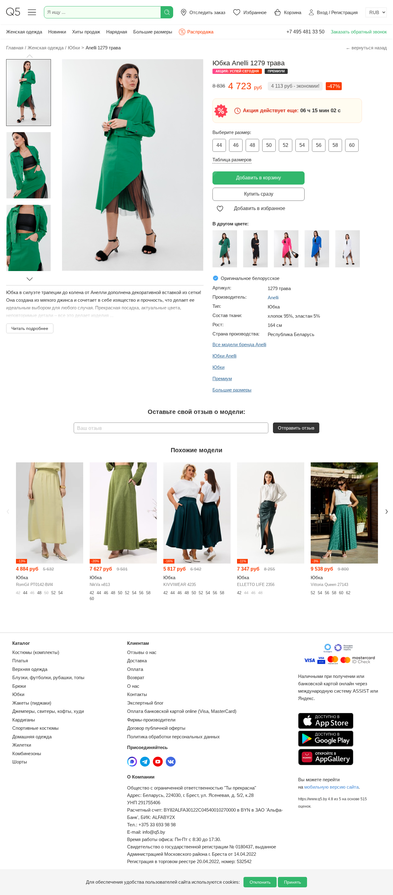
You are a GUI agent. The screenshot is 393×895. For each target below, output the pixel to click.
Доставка (137, 660)
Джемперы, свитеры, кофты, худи (48, 711)
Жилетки (21, 745)
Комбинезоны (26, 753)
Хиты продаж (86, 31)
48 (252, 145)
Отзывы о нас (142, 652)
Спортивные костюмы (35, 728)
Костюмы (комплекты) (35, 652)
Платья (20, 660)
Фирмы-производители (151, 719)
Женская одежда (24, 31)
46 (236, 145)
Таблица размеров (231, 159)
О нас (133, 686)
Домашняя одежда (32, 736)
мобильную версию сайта (331, 787)
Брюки (19, 686)
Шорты (19, 761)
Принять (292, 882)
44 (219, 145)
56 (318, 145)
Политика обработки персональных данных (173, 736)
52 (285, 145)
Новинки (57, 31)
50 (269, 145)
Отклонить (260, 882)
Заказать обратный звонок (359, 31)
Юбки (18, 694)
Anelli (273, 297)
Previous (7, 511)
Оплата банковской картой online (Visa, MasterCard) (181, 711)
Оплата (135, 669)
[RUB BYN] (376, 12)
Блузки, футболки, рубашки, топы (48, 677)
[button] (29, 56)
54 (302, 145)
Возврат (135, 677)
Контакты (137, 694)
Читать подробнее (29, 328)
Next (386, 511)
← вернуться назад (366, 47)
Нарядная (116, 31)
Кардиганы (23, 719)
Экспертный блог (145, 703)
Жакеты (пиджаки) (31, 703)
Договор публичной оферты (156, 728)
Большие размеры (152, 31)
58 (335, 145)
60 (352, 145)
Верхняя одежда (29, 669)
